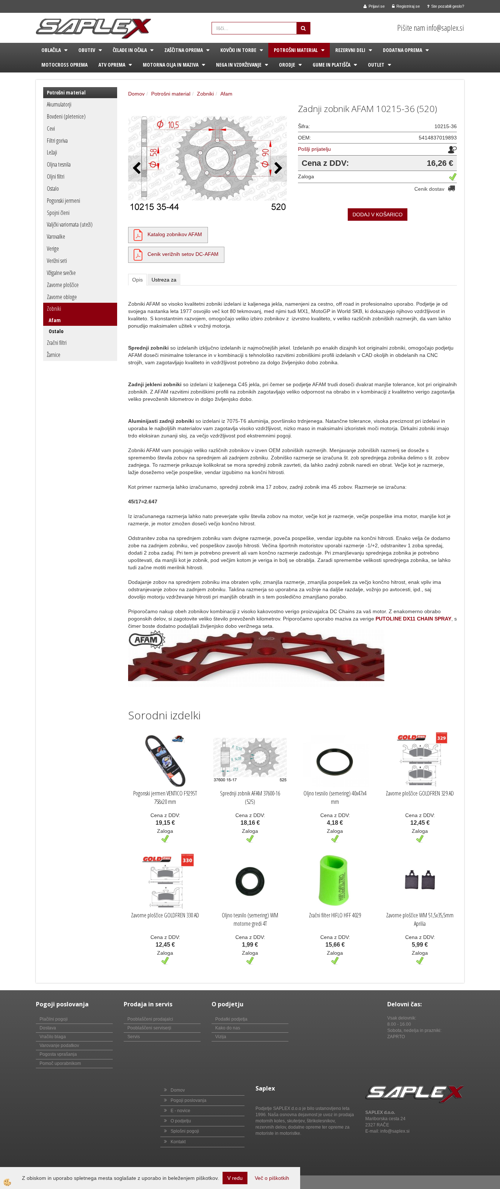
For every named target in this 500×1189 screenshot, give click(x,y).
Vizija (220, 1036)
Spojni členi (58, 213)
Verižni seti (57, 261)
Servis (133, 1036)
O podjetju (181, 1120)
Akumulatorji (59, 104)
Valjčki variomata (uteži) (70, 224)
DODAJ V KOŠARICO (377, 214)
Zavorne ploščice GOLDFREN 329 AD (420, 793)
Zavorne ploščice (63, 285)
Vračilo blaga (53, 1036)
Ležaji (52, 152)
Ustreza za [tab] (164, 280)
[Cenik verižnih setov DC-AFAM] (138, 254)
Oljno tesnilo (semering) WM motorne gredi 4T (250, 919)
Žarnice (53, 355)
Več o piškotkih (272, 1178)
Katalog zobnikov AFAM (175, 234)
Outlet (376, 64)
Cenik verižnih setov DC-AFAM (183, 254)
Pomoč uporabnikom (60, 1063)
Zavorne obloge (62, 297)
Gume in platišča (331, 64)
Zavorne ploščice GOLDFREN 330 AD (165, 915)
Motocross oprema (64, 64)
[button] (277, 169)
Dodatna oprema (402, 49)
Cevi (51, 128)
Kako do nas (227, 1027)
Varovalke (56, 236)
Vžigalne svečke (61, 273)
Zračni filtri (57, 343)
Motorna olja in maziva (170, 64)
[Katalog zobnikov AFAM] (138, 234)
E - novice (180, 1110)
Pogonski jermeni (63, 201)
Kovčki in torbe (238, 49)
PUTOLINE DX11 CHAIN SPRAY (413, 619)
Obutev (86, 49)
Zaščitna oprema (183, 49)
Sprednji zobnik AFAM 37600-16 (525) (250, 797)
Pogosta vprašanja (58, 1054)
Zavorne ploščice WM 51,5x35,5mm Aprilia (420, 919)
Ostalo (53, 188)
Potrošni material (296, 49)
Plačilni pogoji (54, 1019)
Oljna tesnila (59, 164)
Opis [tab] (137, 280)
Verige (53, 249)
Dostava (48, 1027)
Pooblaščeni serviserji (149, 1027)
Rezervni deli (350, 49)
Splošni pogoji (185, 1131)
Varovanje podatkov (59, 1045)
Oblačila (51, 49)
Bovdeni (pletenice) (66, 116)
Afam (55, 320)
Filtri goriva (57, 141)
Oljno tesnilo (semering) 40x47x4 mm (334, 797)
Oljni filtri (55, 176)
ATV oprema (111, 64)
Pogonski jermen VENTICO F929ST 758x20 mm (165, 797)
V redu (235, 1178)
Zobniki (54, 309)
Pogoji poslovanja (188, 1100)
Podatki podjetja (231, 1019)
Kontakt (178, 1141)
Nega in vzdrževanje (238, 64)
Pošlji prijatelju (314, 149)
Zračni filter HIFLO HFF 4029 (335, 915)
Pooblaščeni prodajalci (150, 1019)
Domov (136, 94)
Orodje (287, 64)
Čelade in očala (130, 49)
